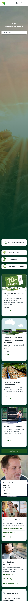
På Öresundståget (10, 583)
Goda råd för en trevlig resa (14, 528)
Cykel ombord (9, 533)
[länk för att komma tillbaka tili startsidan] (6, 3)
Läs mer (7, 537)
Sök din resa (14, 33)
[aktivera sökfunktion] (16, 3)
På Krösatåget (9, 579)
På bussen (8, 575)
